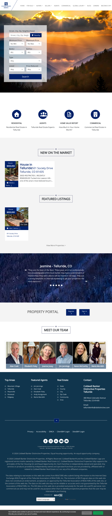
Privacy (30, 431)
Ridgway (11, 397)
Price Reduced (32, 66)
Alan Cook (37, 389)
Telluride (11, 389)
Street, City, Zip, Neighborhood (22, 31)
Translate (72, 499)
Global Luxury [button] (78, 6)
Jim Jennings (38, 386)
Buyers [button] (39, 6)
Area (61, 400)
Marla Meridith (39, 397)
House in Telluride (26, 166)
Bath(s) (29, 49)
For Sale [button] (30, 6)
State (62, 386)
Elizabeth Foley (39, 392)
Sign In (84, 311)
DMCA (51, 431)
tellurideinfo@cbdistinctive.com (97, 407)
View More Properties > (56, 245)
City (61, 392)
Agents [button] (56, 6)
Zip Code (63, 394)
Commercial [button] (66, 6)
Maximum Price (32, 40)
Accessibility (41, 431)
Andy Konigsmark (40, 394)
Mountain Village (14, 386)
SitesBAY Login (79, 431)
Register (71, 311)
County (62, 389)
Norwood (11, 394)
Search (29, 76)
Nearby (37, 35)
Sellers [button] (48, 6)
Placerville (11, 392)
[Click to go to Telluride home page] (6, 5)
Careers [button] (96, 6)
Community (64, 397)
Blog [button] (89, 6)
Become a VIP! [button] (106, 6)
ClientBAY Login (63, 431)
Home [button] (22, 6)
